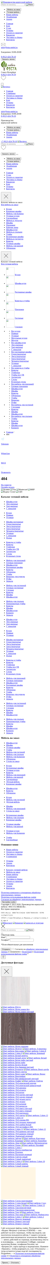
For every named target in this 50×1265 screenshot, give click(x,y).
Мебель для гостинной (16, 585)
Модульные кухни (19, 338)
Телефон (5, 940)
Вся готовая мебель (9, 264)
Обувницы (11, 248)
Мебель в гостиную (14, 239)
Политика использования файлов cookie (18, 897)
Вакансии (10, 35)
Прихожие (10, 225)
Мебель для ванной (14, 246)
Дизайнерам (11, 17)
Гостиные (19, 318)
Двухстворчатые (18, 356)
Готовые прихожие (19, 386)
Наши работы (12, 15)
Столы (14, 379)
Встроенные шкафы (15, 237)
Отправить (6, 949)
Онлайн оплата (7, 487)
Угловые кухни (12, 216)
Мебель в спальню (14, 232)
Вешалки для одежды (15, 576)
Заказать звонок (8, 59)
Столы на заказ (12, 761)
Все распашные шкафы (21, 352)
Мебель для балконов (15, 757)
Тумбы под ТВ (17, 375)
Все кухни (15, 331)
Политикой (27, 952)
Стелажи (10, 590)
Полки (9, 538)
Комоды (9, 241)
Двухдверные (17, 345)
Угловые (15, 336)
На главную (6, 485)
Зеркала (9, 581)
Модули (14, 340)
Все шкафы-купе (18, 343)
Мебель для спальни (15, 601)
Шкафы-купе (12, 230)
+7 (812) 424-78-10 (9, 141)
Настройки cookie (9, 902)
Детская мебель (13, 782)
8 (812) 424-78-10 (8, 74)
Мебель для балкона (15, 214)
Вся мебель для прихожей (22, 384)
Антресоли (16, 377)
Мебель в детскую (14, 220)
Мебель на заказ (13, 9)
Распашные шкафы (23, 292)
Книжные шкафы (13, 211)
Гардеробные (12, 218)
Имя (3, 937)
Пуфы (14, 402)
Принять (5, 1263)
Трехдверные (17, 347)
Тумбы (9, 234)
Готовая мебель (13, 12)
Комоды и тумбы (22, 301)
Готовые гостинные (14, 588)
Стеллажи (15, 407)
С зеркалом (16, 349)
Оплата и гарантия (14, 33)
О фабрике (11, 93)
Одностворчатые (18, 354)
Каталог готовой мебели (17, 870)
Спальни (19, 327)
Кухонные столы (18, 382)
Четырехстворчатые (20, 361)
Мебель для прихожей (15, 560)
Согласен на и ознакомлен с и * (24, 951)
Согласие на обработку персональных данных (21, 899)
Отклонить (15, 1263)
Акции (9, 19)
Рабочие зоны (12, 227)
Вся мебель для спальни (21, 416)
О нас (8, 28)
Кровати (15, 428)
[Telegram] (33, 923)
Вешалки (15, 400)
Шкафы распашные (14, 522)
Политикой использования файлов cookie (22, 953)
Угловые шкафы (13, 243)
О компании (11, 856)
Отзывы (9, 30)
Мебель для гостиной (15, 752)
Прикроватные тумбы (15, 604)
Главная (9, 23)
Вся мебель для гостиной (22, 405)
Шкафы (9, 223)
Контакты (10, 40)
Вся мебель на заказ (9, 205)
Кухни (9, 209)
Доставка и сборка (14, 37)
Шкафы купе (11, 502)
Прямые (14, 333)
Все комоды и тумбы (20, 368)
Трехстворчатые (18, 359)
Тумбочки (15, 372)
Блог (8, 26)
